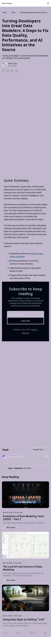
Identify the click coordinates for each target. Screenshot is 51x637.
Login (10, 468)
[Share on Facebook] (3, 70)
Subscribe (25, 321)
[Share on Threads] (12, 70)
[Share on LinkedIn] (16, 70)
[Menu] (48, 3)
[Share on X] (8, 70)
